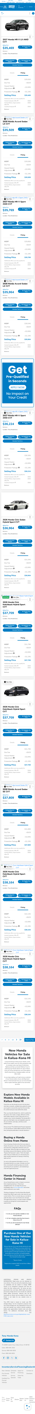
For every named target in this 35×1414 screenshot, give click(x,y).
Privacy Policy (8, 1399)
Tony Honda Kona (3, 1399)
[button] (30, 36)
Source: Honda (17, 1260)
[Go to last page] (20, 1040)
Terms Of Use (12, 1399)
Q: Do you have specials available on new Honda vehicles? (18, 1214)
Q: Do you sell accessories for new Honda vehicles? (18, 1223)
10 (13, 1040)
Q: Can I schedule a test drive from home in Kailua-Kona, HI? (18, 1219)
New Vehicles (6, 1371)
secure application (18, 1187)
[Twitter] (12, 1358)
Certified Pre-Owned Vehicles (6, 1380)
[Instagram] (8, 1358)
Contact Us (9, 1340)
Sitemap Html (22, 1399)
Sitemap (17, 1399)
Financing (22, 1367)
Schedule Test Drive (17, 65)
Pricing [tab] (23, 73)
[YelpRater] (16, 1358)
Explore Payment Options (10, 61)
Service (14, 1367)
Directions (29, 1373)
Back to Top (30, 1040)
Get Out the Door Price (26, 47)
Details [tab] (12, 73)
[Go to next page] (16, 1040)
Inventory (6, 1367)
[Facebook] (4, 1358)
